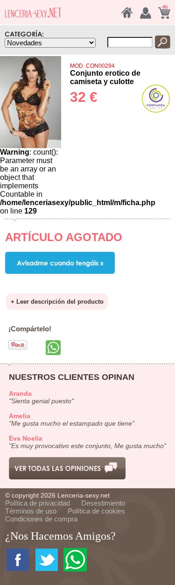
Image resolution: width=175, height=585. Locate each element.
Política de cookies (96, 511)
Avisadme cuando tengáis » (60, 263)
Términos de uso (30, 511)
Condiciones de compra (41, 519)
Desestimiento (103, 503)
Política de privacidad (37, 503)
